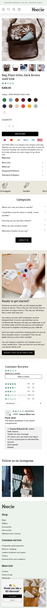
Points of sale (7, 575)
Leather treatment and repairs (14, 552)
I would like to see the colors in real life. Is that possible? (20, 213)
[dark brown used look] (36, 100)
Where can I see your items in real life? (17, 207)
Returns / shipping (9, 549)
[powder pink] (4, 112)
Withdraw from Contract (11, 534)
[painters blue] (11, 100)
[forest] (4, 100)
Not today (12, 600)
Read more (6, 158)
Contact (5, 571)
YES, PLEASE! (12, 596)
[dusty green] (36, 106)
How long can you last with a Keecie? (16, 221)
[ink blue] (4, 106)
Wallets (5, 523)
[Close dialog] (44, 580)
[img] (18, 411)
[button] (3, 9)
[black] (29, 100)
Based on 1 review (12, 373)
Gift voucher (7, 530)
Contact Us (23, 240)
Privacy (5, 556)
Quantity (7, 120)
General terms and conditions (13, 559)
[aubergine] (23, 100)
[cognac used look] (17, 100)
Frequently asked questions (13, 546)
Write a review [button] (23, 377)
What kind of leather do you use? (15, 231)
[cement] (17, 106)
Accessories (6, 527)
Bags (4, 520)
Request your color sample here (18, 353)
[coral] (23, 106)
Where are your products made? (15, 226)
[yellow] (29, 106)
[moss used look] (11, 106)
